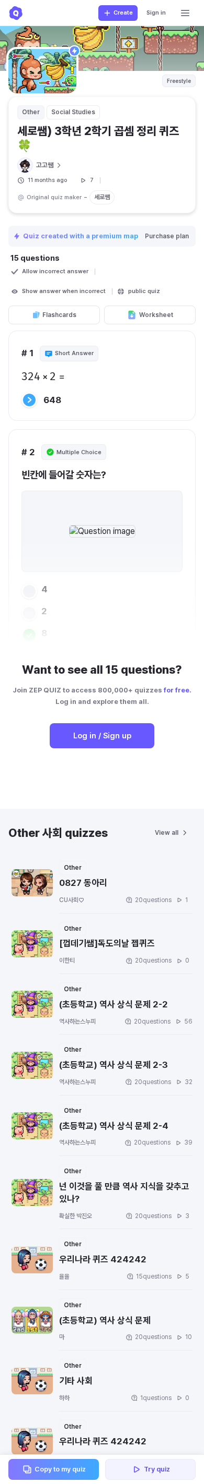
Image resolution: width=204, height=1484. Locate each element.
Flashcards (59, 315)
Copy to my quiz (60, 1469)
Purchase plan (167, 236)
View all (166, 832)
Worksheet (156, 315)
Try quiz (157, 1469)
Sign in (156, 12)
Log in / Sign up (102, 735)
